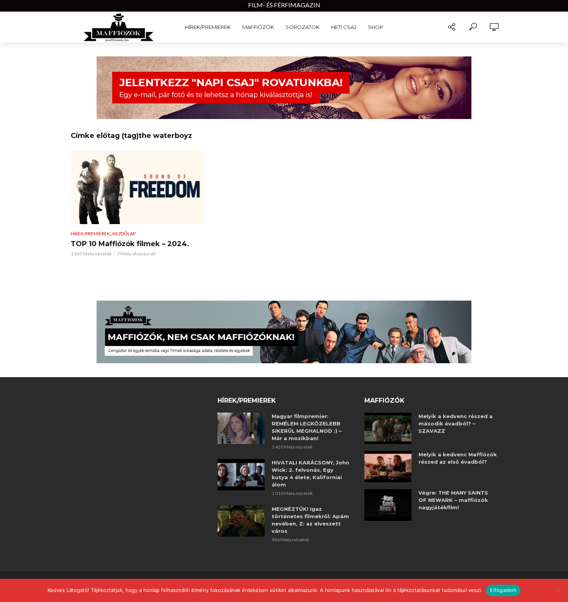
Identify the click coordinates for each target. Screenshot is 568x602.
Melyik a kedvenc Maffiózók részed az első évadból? (457, 458)
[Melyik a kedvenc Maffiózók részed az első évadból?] (388, 466)
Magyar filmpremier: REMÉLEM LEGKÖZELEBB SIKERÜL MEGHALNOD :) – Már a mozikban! (307, 427)
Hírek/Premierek (208, 27)
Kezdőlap (124, 233)
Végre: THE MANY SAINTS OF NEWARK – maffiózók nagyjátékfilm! (453, 500)
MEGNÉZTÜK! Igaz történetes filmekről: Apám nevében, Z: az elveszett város (310, 520)
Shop (375, 27)
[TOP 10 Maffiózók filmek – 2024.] (137, 187)
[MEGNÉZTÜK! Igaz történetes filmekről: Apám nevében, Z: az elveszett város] (241, 521)
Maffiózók (258, 27)
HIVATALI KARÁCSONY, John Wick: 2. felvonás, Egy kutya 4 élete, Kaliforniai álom (310, 473)
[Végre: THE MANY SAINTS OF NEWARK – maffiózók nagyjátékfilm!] (388, 504)
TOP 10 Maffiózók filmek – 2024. (130, 244)
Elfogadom (503, 590)
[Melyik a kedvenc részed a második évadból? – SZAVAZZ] (388, 428)
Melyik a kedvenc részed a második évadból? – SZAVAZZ (455, 423)
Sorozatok (303, 27)
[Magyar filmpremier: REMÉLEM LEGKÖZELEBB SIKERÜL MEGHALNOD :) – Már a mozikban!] (241, 428)
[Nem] (558, 590)
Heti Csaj (343, 27)
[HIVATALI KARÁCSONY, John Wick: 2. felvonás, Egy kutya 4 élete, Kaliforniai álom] (241, 474)
